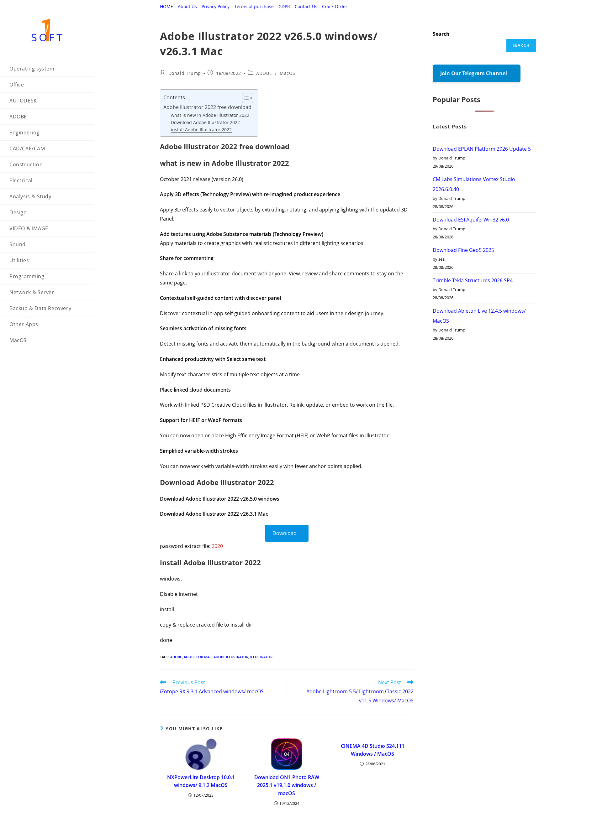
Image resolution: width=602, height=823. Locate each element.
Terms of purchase (254, 6)
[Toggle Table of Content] (244, 98)
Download (284, 533)
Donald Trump (184, 73)
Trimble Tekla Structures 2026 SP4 (473, 280)
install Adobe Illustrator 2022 (201, 130)
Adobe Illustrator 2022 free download (207, 107)
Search (441, 33)
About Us (187, 6)
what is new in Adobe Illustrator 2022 (210, 115)
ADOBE (264, 73)
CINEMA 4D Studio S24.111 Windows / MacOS (372, 750)
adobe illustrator (231, 656)
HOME (166, 6)
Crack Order (334, 6)
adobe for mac (198, 656)
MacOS (287, 73)
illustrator (261, 656)
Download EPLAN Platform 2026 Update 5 (482, 148)
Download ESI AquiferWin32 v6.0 (471, 219)
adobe (176, 656)
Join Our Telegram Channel (474, 73)
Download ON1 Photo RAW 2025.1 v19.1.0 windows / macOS (286, 785)
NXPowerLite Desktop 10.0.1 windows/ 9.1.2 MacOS (201, 781)
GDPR (284, 6)
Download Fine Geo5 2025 (463, 250)
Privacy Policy (216, 6)
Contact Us (306, 6)
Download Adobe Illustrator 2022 (205, 122)
